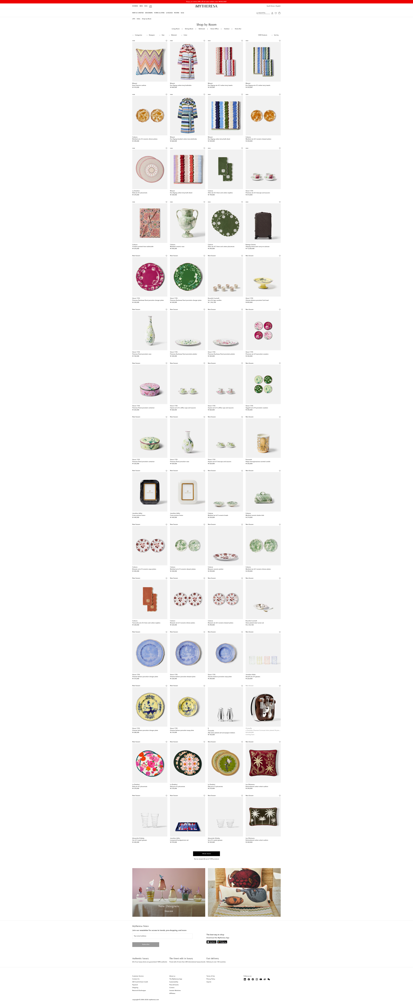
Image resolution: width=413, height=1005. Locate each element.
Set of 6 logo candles (215, 300)
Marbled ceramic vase (177, 246)
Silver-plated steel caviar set (255, 623)
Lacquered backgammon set (179, 840)
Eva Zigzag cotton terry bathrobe (180, 85)
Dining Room (189, 29)
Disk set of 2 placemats (139, 193)
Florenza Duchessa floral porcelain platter (183, 354)
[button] (257, 13)
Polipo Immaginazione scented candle (258, 461)
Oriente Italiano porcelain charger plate (145, 676)
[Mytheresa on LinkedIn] (245, 979)
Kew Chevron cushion (139, 85)
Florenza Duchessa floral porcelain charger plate (148, 300)
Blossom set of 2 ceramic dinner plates (182, 623)
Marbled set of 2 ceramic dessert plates (258, 139)
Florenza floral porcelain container (143, 408)
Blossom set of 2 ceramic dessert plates (220, 623)
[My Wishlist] (275, 13)
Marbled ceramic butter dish (255, 515)
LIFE (150, 6)
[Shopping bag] (279, 13)
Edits (138, 19)
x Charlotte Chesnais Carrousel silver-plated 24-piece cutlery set (266, 730)
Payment (135, 985)
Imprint (208, 982)
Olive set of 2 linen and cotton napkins (220, 193)
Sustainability (173, 982)
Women (135, 6)
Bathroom (202, 29)
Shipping (135, 987)
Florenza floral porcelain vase (141, 354)
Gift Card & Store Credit (140, 982)
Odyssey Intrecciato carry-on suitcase (258, 246)
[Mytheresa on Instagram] (257, 979)
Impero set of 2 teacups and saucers (219, 461)
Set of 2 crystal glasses (139, 840)
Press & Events (174, 985)
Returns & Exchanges (139, 990)
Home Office (214, 29)
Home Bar (238, 29)
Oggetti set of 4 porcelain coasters (257, 408)
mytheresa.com (154, 999)
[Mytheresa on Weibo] (265, 979)
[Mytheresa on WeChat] (268, 979)
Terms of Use (210, 976)
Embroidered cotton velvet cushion (257, 786)
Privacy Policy (210, 979)
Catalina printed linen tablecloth (142, 246)
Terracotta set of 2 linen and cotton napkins (146, 623)
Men (141, 6)
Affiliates (172, 993)
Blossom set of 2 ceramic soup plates (144, 569)
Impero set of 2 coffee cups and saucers (183, 408)
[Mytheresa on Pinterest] (253, 979)
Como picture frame (138, 515)
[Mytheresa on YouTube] (261, 979)
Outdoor (227, 29)
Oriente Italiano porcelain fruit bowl (257, 300)
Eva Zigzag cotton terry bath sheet (219, 139)
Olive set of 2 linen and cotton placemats (221, 246)
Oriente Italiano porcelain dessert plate (182, 676)
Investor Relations (175, 990)
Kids (145, 6)
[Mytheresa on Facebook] (249, 979)
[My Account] (272, 13)
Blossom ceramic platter (215, 569)
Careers (171, 987)
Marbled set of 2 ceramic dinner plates (144, 139)
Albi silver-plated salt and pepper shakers (221, 733)
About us (172, 976)
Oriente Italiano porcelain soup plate (220, 676)
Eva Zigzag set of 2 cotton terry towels (220, 85)
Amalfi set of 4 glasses (253, 676)
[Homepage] (206, 6)
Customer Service (138, 976)
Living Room (176, 29)
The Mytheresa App (175, 979)
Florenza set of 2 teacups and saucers (258, 193)
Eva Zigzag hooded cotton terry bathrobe (183, 139)
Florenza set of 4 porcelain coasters (257, 354)
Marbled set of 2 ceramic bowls (218, 515)
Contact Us (135, 979)
